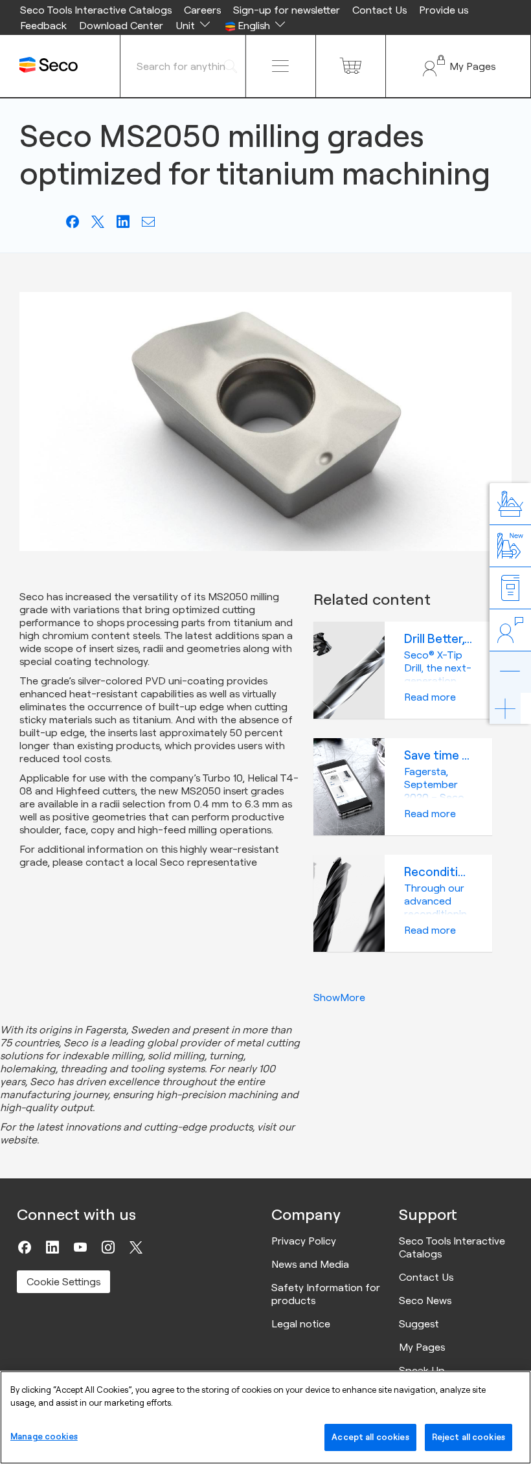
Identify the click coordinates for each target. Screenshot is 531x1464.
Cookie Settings (63, 1281)
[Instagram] (108, 1247)
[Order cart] (350, 66)
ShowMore (339, 997)
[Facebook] (24, 1247)
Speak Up (422, 1370)
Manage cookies (44, 1436)
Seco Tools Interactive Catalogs (96, 9)
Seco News (425, 1300)
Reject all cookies (468, 1437)
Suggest (419, 1323)
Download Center (121, 25)
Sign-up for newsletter (286, 9)
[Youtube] (80, 1247)
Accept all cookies (370, 1437)
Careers (202, 9)
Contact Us (379, 9)
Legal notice (300, 1323)
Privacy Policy (303, 1240)
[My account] (458, 66)
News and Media (310, 1263)
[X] (136, 1247)
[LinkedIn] (52, 1247)
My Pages (422, 1346)
